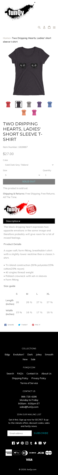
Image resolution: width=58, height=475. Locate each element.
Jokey (39, 354)
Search (10, 373)
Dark (30, 354)
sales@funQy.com (29, 406)
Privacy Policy (38, 378)
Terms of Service (29, 383)
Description (13, 221)
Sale (33, 359)
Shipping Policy (20, 378)
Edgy (7, 354)
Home (6, 38)
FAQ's (20, 373)
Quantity (47, 170)
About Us (46, 373)
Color (5, 160)
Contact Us (32, 373)
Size (5, 170)
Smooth (49, 354)
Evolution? (18, 354)
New (25, 359)
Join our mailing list (29, 414)
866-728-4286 (29, 396)
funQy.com (31, 469)
